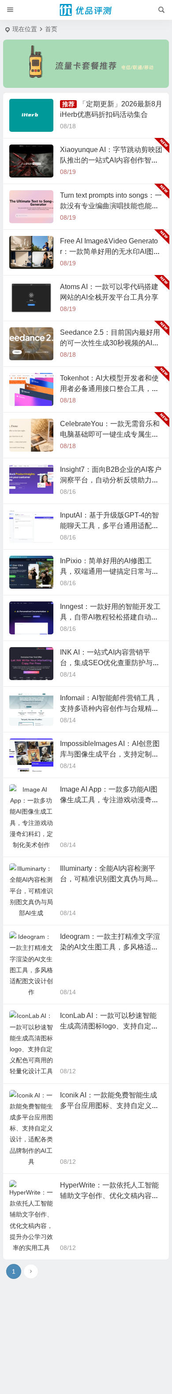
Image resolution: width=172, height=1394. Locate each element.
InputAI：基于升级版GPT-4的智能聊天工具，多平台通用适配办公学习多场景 (109, 525)
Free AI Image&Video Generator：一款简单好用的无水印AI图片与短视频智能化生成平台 (110, 251)
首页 (51, 29)
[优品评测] (86, 10)
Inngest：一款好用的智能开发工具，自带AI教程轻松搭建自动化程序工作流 (110, 617)
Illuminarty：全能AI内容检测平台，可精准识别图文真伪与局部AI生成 (109, 879)
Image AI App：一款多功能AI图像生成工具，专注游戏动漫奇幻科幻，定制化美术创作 (109, 800)
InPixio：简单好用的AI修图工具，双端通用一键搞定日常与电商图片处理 (109, 571)
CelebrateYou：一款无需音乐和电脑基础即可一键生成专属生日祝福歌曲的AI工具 (110, 434)
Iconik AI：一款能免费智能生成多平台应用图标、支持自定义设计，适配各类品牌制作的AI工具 (109, 1083)
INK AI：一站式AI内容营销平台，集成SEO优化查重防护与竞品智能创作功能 (110, 662)
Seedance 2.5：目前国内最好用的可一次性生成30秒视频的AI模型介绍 (110, 343)
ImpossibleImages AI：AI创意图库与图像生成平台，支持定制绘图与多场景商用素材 (110, 754)
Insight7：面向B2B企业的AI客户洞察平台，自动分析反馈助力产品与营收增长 (110, 480)
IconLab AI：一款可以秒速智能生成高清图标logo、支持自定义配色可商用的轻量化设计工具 (109, 1003)
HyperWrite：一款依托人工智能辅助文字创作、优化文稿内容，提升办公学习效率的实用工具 (109, 1173)
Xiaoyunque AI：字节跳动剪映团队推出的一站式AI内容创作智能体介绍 (111, 160)
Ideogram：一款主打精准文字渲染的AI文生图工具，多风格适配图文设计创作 (110, 924)
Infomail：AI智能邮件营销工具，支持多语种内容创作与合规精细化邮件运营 (111, 708)
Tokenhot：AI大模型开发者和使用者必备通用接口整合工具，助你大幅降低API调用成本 (109, 388)
